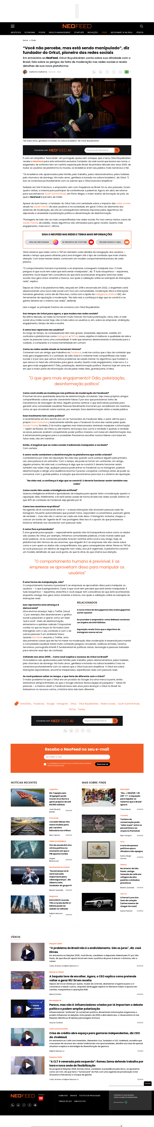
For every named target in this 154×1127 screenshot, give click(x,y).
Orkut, (73, 703)
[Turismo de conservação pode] (99, 824)
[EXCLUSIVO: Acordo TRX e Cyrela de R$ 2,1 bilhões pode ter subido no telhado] (28, 904)
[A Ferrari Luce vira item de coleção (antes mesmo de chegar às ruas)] (99, 902)
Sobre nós (63, 1095)
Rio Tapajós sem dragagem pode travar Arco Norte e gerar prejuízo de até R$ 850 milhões (60, 799)
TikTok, (72, 709)
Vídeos (139, 32)
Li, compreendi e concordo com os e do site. (69, 764)
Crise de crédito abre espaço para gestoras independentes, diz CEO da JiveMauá (94, 1035)
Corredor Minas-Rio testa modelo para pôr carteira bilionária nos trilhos (60, 826)
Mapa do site (80, 1101)
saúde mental (41, 206)
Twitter (81, 709)
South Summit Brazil (55, 193)
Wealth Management (60, 32)
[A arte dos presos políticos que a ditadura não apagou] (99, 850)
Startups (79, 32)
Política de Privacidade (89, 1095)
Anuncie (73, 1095)
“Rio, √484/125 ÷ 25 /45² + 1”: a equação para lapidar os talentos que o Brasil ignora (130, 799)
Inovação (92, 32)
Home (25, 40)
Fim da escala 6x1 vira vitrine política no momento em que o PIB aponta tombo (60, 849)
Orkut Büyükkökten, (89, 703)
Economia (30, 32)
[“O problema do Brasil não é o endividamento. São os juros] (28, 952)
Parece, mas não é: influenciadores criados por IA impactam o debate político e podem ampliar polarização (96, 1007)
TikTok (74, 336)
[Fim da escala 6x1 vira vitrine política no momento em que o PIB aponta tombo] (28, 849)
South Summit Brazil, (129, 703)
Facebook (76, 352)
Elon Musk (37, 637)
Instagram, (62, 703)
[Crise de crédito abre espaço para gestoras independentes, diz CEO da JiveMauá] (28, 1037)
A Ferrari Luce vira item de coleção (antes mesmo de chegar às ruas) (129, 902)
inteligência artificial (106, 294)
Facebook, (39, 703)
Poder (42, 32)
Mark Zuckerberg (40, 422)
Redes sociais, (108, 703)
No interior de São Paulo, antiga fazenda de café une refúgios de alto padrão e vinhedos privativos (130, 875)
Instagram (62, 336)
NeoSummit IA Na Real (121, 32)
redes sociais (123, 203)
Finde (104, 32)
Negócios (16, 32)
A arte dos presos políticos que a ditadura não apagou (131, 848)
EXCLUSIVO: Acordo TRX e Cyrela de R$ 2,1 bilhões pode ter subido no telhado (60, 904)
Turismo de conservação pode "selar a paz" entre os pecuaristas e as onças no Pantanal (131, 825)
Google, (50, 703)
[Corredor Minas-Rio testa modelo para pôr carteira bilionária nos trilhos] (28, 826)
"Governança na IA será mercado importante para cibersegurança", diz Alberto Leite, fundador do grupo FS (60, 878)
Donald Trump (30, 425)
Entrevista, (26, 703)
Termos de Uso (78, 763)
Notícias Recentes (24, 782)
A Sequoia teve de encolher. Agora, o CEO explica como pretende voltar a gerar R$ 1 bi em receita (92, 978)
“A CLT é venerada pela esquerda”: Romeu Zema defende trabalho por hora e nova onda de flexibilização (96, 1063)
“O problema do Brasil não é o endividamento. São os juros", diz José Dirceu (95, 950)
